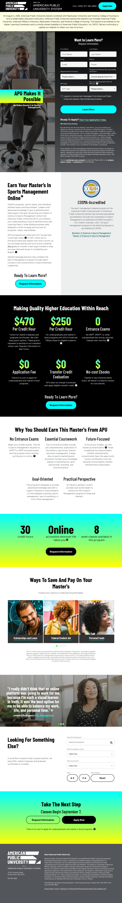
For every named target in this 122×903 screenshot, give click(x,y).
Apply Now (107, 6)
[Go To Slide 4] (63, 646)
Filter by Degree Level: (75, 749)
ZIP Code (63, 84)
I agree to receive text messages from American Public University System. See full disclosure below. (87, 97)
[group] (25, 621)
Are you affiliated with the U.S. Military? (100, 83)
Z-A (84, 778)
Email (62, 59)
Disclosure (64, 889)
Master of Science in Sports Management (91, 236)
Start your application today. (92, 119)
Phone (91, 59)
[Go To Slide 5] (65, 646)
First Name (64, 49)
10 (67, 539)
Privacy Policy (49, 889)
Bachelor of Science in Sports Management (91, 233)
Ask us (11, 246)
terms (68, 162)
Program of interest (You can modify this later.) (102, 70)
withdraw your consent (76, 160)
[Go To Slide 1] (56, 646)
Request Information (30, 283)
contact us (78, 162)
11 (51, 710)
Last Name (93, 49)
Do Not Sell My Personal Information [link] (87, 889)
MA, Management (44, 715)
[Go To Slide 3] (61, 646)
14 (94, 829)
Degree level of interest (69, 71)
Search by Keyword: (74, 737)
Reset (102, 778)
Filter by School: (73, 761)
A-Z (72, 778)
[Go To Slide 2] (59, 646)
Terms (57, 889)
